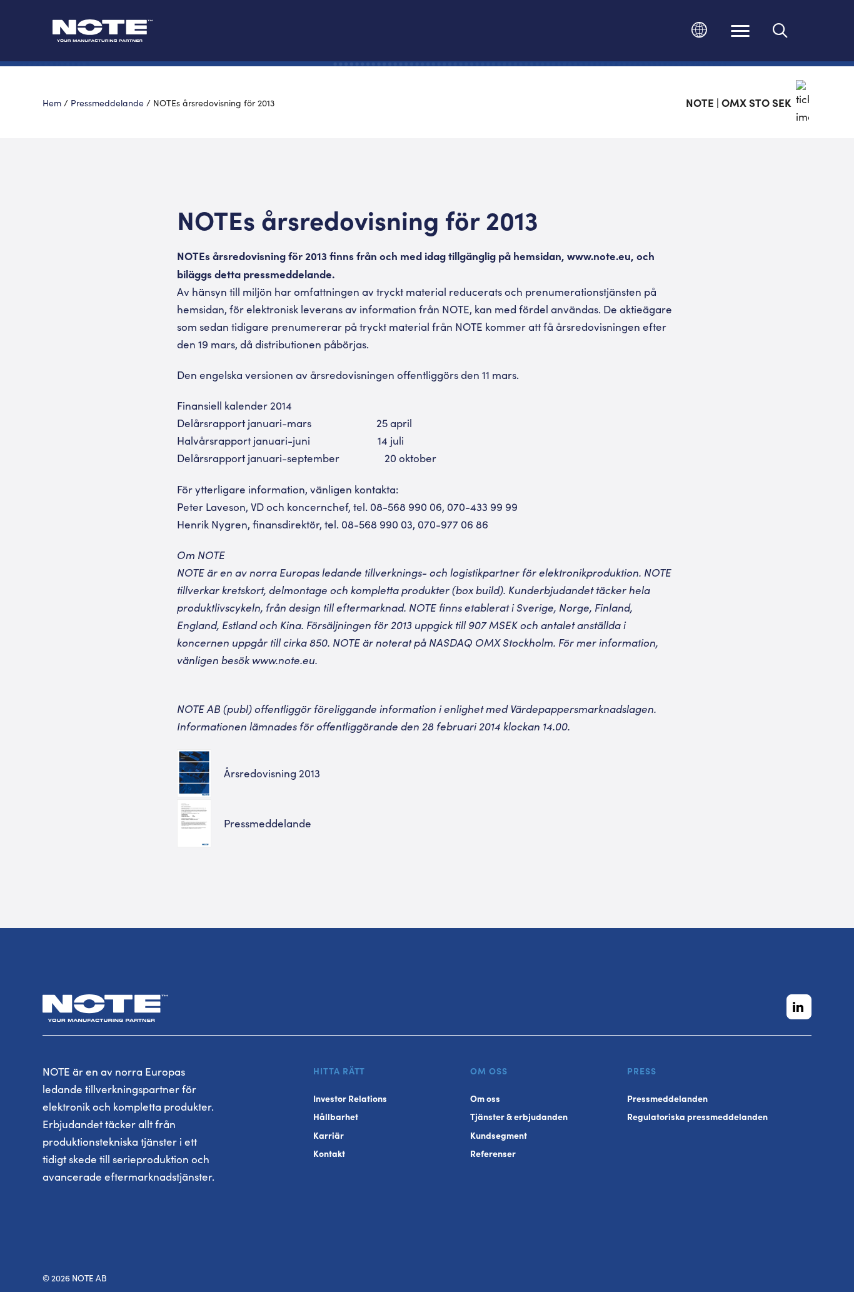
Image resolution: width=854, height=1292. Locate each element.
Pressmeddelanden (667, 1098)
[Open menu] (740, 30)
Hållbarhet (335, 1117)
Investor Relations (350, 1098)
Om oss (485, 1098)
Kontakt (329, 1153)
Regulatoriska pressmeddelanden (697, 1117)
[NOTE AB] (103, 33)
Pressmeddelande (107, 102)
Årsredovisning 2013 (272, 772)
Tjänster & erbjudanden (519, 1117)
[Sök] (780, 30)
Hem (52, 102)
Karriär (328, 1135)
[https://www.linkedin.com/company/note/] (798, 1006)
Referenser (493, 1153)
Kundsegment (498, 1135)
